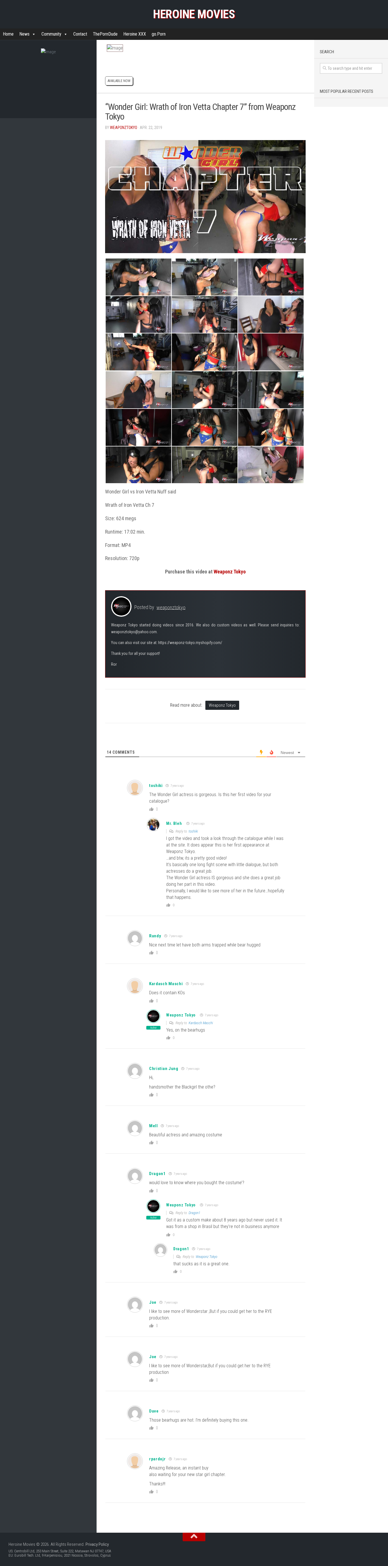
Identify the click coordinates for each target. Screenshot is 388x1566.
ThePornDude (105, 34)
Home (8, 34)
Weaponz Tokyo (230, 572)
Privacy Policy (97, 1544)
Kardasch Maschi (166, 983)
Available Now (119, 81)
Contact (80, 34)
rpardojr (157, 1459)
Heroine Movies (194, 14)
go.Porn (159, 34)
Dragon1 (194, 1213)
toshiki (156, 785)
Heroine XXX (134, 34)
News (24, 34)
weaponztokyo (123, 127)
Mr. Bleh (174, 823)
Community (51, 34)
